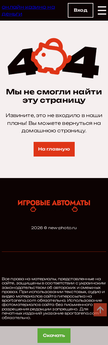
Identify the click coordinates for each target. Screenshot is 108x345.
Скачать (54, 335)
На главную (54, 148)
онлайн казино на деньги (28, 10)
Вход (80, 10)
